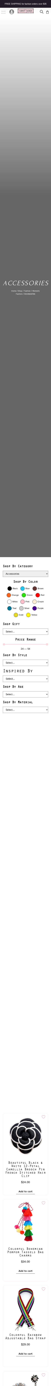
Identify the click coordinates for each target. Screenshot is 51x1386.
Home (13, 291)
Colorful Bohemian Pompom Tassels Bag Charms (25, 1252)
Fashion (27, 291)
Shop (20, 291)
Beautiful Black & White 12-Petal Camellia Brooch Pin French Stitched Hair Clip (25, 1169)
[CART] (48, 12)
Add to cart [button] (25, 1191)
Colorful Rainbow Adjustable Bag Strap (25, 1336)
